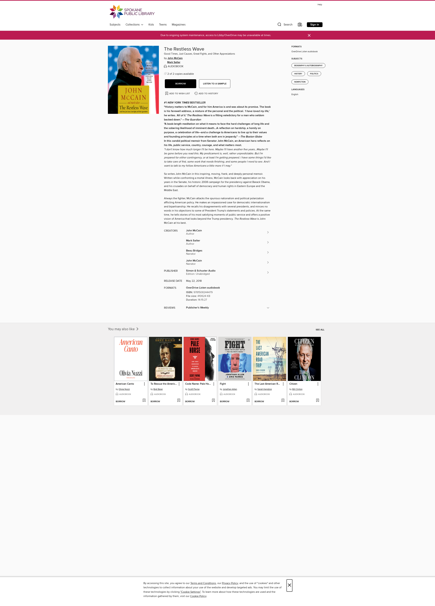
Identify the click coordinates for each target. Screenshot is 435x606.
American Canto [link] (125, 384)
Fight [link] (223, 384)
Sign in (314, 25)
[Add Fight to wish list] (248, 400)
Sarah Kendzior (264, 389)
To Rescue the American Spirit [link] (164, 384)
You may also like (122, 329)
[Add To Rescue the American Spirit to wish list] (179, 400)
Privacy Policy (230, 583)
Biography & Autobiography (308, 65)
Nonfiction (300, 82)
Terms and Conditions (203, 583)
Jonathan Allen (230, 389)
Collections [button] (133, 25)
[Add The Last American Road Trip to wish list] (283, 400)
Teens (163, 25)
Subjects (115, 25)
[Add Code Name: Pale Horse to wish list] (213, 400)
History (298, 74)
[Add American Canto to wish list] (144, 400)
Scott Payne (193, 389)
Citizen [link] (293, 384)
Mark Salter (173, 62)
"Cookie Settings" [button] (190, 592)
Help (320, 4)
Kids (151, 25)
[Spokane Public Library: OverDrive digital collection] (132, 12)
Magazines (179, 25)
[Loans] (300, 25)
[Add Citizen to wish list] (317, 400)
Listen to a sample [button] (215, 83)
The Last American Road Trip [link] (268, 384)
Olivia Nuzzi (124, 389)
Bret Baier (158, 389)
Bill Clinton (297, 389)
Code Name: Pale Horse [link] (198, 384)
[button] (284, 25)
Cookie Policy (198, 596)
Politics (314, 74)
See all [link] (320, 329)
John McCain (175, 58)
